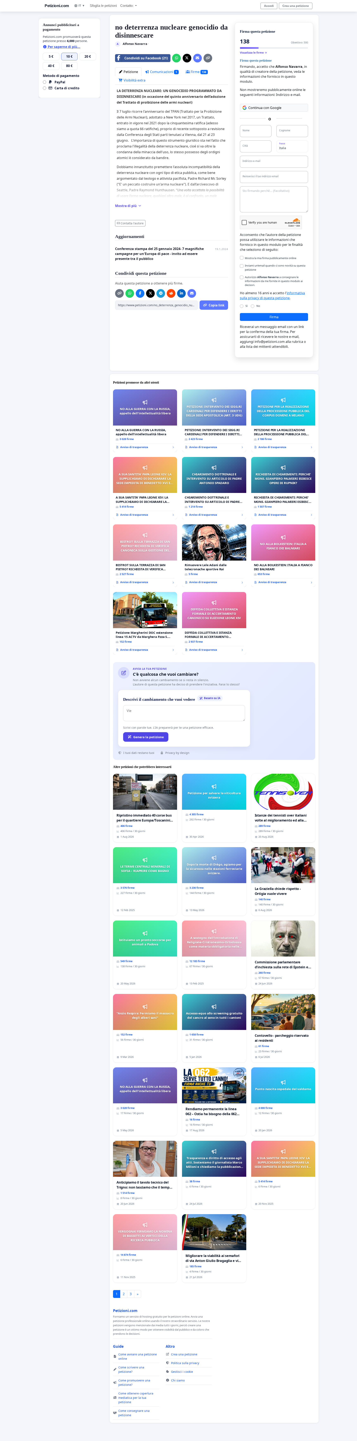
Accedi (269, 5)
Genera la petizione (148, 737)
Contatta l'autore (132, 223)
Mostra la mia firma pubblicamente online (270, 258)
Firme (198, 71)
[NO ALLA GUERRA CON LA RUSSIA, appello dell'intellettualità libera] (145, 420)
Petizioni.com (57, 6)
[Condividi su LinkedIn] (181, 293)
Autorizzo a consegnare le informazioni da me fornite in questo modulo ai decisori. (274, 281)
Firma (274, 317)
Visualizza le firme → (253, 52)
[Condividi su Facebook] (140, 293)
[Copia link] (207, 58)
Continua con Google (264, 107)
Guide (118, 1346)
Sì (246, 306)
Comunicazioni (163, 71)
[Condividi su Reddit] (171, 293)
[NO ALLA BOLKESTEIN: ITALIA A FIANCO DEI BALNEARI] (283, 555)
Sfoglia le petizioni (103, 5)
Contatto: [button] (127, 5)
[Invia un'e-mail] (197, 58)
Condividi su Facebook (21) (146, 58)
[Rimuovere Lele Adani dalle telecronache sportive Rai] (214, 555)
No (258, 306)
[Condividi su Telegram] (160, 293)
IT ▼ (82, 5)
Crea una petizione (295, 5)
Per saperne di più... (63, 46)
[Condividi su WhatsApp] (176, 58)
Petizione (130, 71)
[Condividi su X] (187, 58)
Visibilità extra (134, 80)
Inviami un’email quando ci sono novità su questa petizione (275, 267)
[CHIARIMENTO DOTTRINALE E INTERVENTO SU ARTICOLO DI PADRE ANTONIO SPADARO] (214, 488)
